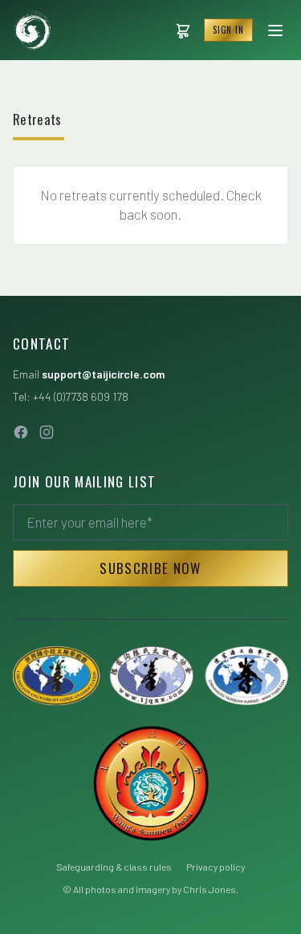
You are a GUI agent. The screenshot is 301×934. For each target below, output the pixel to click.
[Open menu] (275, 30)
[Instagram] (47, 432)
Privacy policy (215, 866)
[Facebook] (21, 432)
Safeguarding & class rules (114, 866)
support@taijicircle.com (103, 374)
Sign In (228, 29)
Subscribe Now (150, 568)
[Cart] (183, 30)
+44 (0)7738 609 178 (80, 396)
